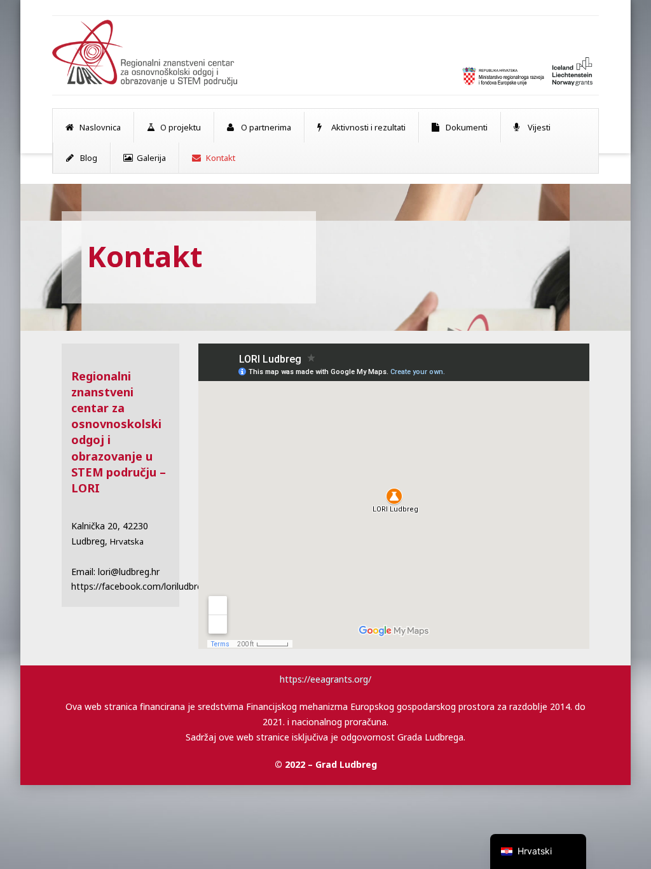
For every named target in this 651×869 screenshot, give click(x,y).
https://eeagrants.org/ (325, 679)
